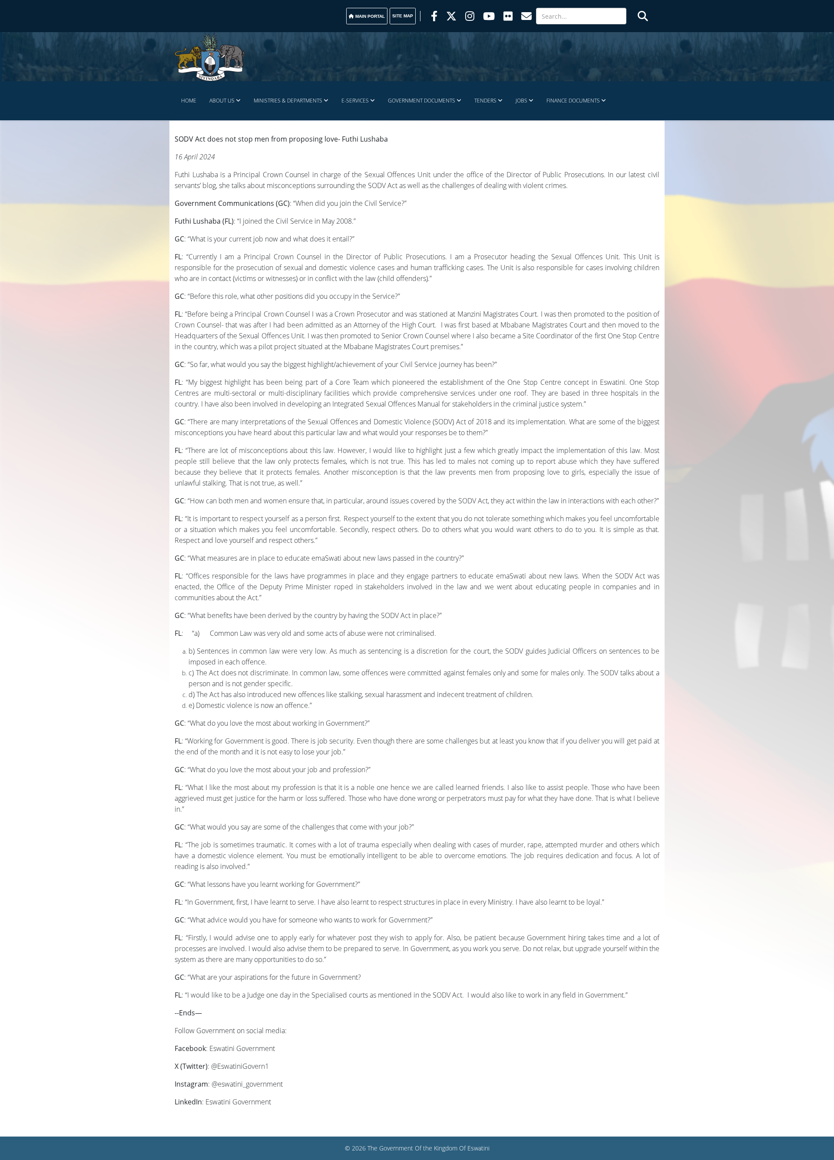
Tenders (485, 100)
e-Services (355, 100)
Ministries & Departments (288, 100)
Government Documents (421, 100)
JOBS (521, 100)
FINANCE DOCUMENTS (573, 100)
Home (188, 100)
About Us (222, 100)
